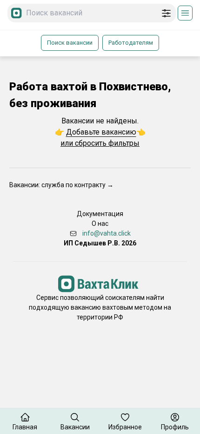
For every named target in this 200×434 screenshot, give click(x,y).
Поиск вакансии (70, 42)
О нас (100, 223)
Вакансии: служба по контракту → (61, 185)
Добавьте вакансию (101, 132)
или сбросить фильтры (100, 143)
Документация (100, 213)
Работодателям (130, 42)
